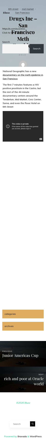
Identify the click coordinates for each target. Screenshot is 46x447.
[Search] (32, 423)
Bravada (22, 436)
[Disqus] (23, 185)
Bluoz (6, 12)
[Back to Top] (36, 437)
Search (6, 41)
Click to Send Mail (12, 32)
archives (9, 326)
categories (10, 313)
